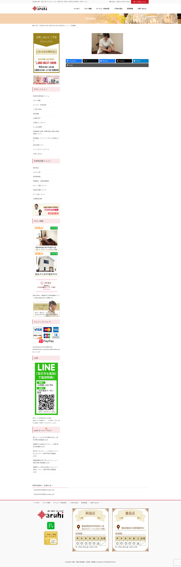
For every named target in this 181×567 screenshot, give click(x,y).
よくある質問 (37, 127)
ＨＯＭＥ (37, 503)
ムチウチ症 (36, 172)
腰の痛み (36, 168)
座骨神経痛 (36, 176)
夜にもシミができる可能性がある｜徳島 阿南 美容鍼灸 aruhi (45, 439)
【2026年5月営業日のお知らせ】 (44, 494)
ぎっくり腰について (39, 185)
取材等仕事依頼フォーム (41, 96)
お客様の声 (36, 118)
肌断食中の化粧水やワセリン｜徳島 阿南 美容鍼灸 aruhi (45, 445)
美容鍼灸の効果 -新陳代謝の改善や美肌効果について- (46, 132)
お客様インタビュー (39, 122)
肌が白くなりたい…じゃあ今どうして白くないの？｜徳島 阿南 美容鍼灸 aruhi (45, 453)
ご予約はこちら (141, 2)
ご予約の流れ (37, 109)
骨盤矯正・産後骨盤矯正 (41, 181)
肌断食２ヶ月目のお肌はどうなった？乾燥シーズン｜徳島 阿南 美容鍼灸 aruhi (45, 469)
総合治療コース (38, 145)
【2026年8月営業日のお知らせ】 (44, 490)
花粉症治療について (39, 190)
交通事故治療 (37, 199)
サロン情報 (36, 100)
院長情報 (36, 114)
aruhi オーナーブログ (43, 430)
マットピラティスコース (41, 149)
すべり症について (39, 194)
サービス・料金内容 (39, 105)
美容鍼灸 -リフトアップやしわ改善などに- (46, 139)
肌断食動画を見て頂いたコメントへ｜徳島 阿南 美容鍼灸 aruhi (45, 461)
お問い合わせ (37, 154)
